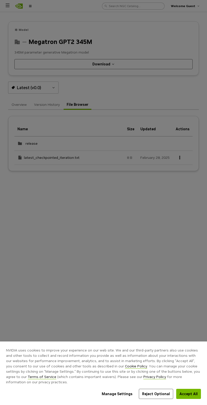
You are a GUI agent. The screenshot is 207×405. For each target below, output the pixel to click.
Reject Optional (156, 394)
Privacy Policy (154, 376)
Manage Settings (117, 394)
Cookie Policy (136, 366)
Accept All (188, 394)
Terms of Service (42, 376)
